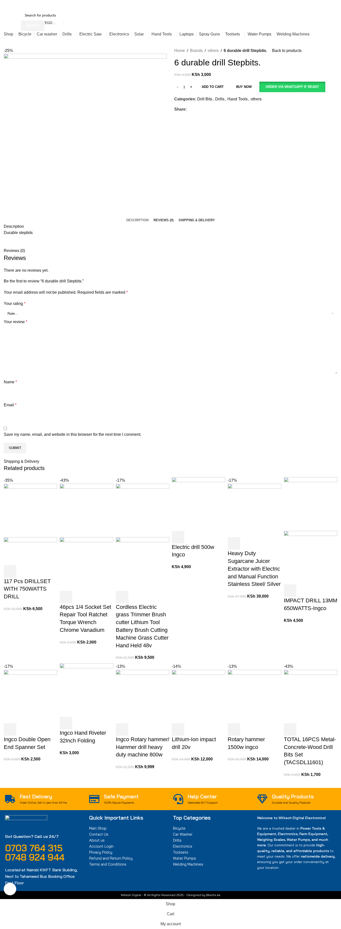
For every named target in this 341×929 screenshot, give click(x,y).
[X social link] (256, 5)
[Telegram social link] (273, 5)
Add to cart (213, 87)
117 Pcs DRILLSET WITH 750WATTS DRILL (27, 589)
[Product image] (30, 551)
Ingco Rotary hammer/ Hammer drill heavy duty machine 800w (142, 747)
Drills (219, 99)
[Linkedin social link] (267, 5)
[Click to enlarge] (10, 889)
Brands (196, 50)
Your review (15, 322)
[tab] (137, 220)
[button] (292, 87)
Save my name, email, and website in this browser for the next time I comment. (72, 434)
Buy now (244, 87)
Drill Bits (204, 99)
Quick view (23, 571)
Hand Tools (237, 99)
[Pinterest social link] (261, 5)
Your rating (14, 303)
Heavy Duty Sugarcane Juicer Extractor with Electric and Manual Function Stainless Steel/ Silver (254, 568)
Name (10, 382)
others (213, 50)
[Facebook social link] (250, 5)
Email (10, 405)
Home (179, 50)
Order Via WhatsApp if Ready (292, 87)
